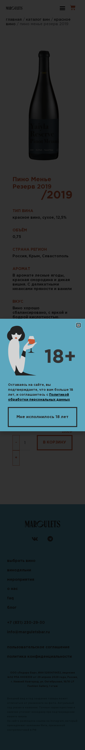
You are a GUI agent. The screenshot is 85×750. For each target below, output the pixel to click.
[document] (42, 375)
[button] (78, 325)
